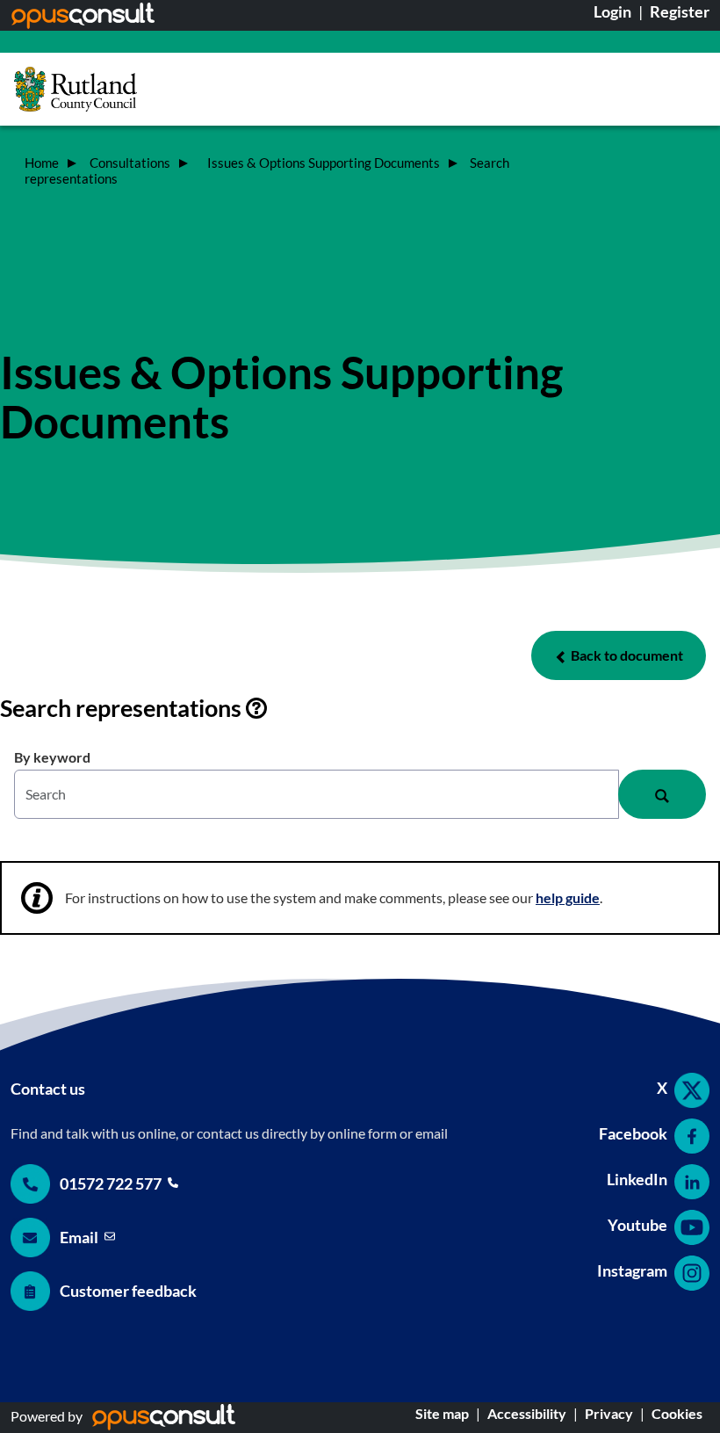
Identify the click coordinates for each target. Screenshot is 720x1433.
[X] (689, 1090)
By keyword (52, 757)
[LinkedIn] (689, 1181)
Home (42, 163)
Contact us (48, 1088)
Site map (442, 1413)
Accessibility (526, 1413)
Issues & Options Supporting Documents (325, 163)
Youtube (637, 1224)
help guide (568, 897)
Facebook (633, 1133)
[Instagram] (689, 1273)
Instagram (632, 1270)
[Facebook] (689, 1136)
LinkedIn (637, 1179)
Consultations (131, 163)
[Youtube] (689, 1227)
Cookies (677, 1413)
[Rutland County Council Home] (75, 89)
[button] (618, 655)
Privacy (609, 1413)
